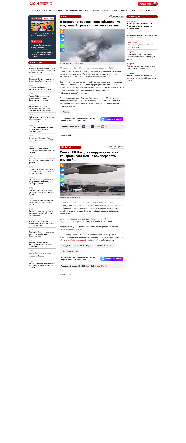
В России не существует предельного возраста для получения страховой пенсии (40, 108)
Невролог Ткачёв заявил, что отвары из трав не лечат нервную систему (42, 150)
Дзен (88, 127)
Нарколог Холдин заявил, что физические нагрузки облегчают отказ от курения (41, 223)
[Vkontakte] (62, 36)
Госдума (66, 246)
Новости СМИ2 (66, 135)
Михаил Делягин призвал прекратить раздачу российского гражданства (41, 47)
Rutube (97, 127)
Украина (66, 112)
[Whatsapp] (62, 45)
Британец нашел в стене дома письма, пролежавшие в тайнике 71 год (41, 192)
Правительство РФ (105, 246)
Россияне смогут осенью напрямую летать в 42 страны (40, 88)
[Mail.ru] (62, 50)
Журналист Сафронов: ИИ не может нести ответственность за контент (42, 54)
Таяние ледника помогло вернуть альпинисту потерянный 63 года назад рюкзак (41, 213)
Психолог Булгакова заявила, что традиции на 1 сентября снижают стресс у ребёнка (42, 171)
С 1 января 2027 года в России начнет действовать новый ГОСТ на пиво (41, 140)
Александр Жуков (75, 229)
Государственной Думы (83, 205)
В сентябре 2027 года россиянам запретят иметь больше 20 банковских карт (41, 234)
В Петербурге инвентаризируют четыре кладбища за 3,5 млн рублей (41, 203)
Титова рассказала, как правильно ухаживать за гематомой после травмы (42, 265)
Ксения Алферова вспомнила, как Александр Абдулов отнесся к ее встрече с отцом (42, 70)
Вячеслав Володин (101, 205)
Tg (106, 127)
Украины (91, 71)
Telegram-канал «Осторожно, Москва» (73, 63)
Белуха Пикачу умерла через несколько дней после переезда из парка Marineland (41, 255)
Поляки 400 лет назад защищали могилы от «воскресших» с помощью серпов (41, 129)
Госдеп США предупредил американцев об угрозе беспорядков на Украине (39, 98)
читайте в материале (96, 103)
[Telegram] (62, 40)
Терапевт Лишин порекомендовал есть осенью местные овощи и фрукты (42, 161)
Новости (38, 41)
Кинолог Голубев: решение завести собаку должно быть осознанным (40, 244)
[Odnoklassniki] (62, 31)
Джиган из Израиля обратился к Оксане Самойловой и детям (41, 80)
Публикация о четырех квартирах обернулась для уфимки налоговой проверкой (41, 119)
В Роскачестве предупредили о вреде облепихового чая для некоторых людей (41, 182)
